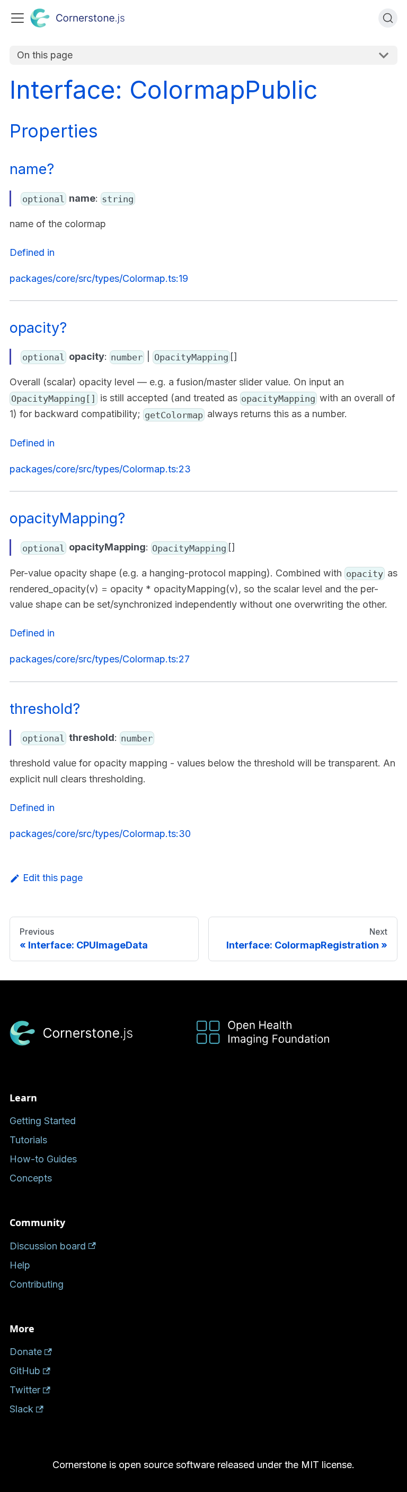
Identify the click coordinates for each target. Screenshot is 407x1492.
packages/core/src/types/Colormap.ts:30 (100, 833)
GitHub (25, 1370)
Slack (21, 1409)
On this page (45, 55)
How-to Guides (43, 1159)
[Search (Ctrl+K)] (387, 18)
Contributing (37, 1284)
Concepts (31, 1178)
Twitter (25, 1389)
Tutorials (28, 1139)
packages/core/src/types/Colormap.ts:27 (100, 659)
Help (20, 1265)
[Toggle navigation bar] (17, 18)
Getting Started (43, 1120)
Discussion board (48, 1246)
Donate (26, 1351)
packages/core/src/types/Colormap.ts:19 (99, 278)
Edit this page (53, 877)
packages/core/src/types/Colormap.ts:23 (100, 469)
